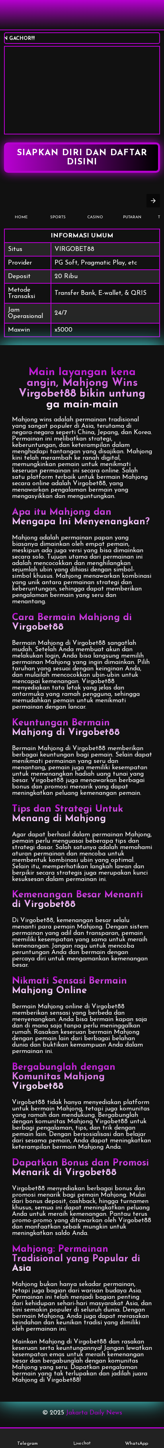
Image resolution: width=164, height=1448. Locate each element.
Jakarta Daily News (94, 1413)
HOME (21, 217)
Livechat (82, 1444)
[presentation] (153, 200)
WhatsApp (136, 1443)
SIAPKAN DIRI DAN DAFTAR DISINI (82, 157)
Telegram (27, 1443)
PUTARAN (132, 217)
